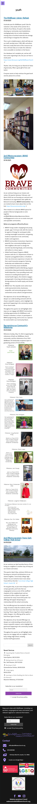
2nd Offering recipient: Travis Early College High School (17, 539)
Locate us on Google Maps (16, 760)
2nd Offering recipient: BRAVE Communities (16, 156)
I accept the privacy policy (19, 697)
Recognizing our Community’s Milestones (16, 326)
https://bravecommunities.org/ (16, 206)
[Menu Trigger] (34, 2)
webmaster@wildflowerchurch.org (18, 801)
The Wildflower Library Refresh (16, 18)
